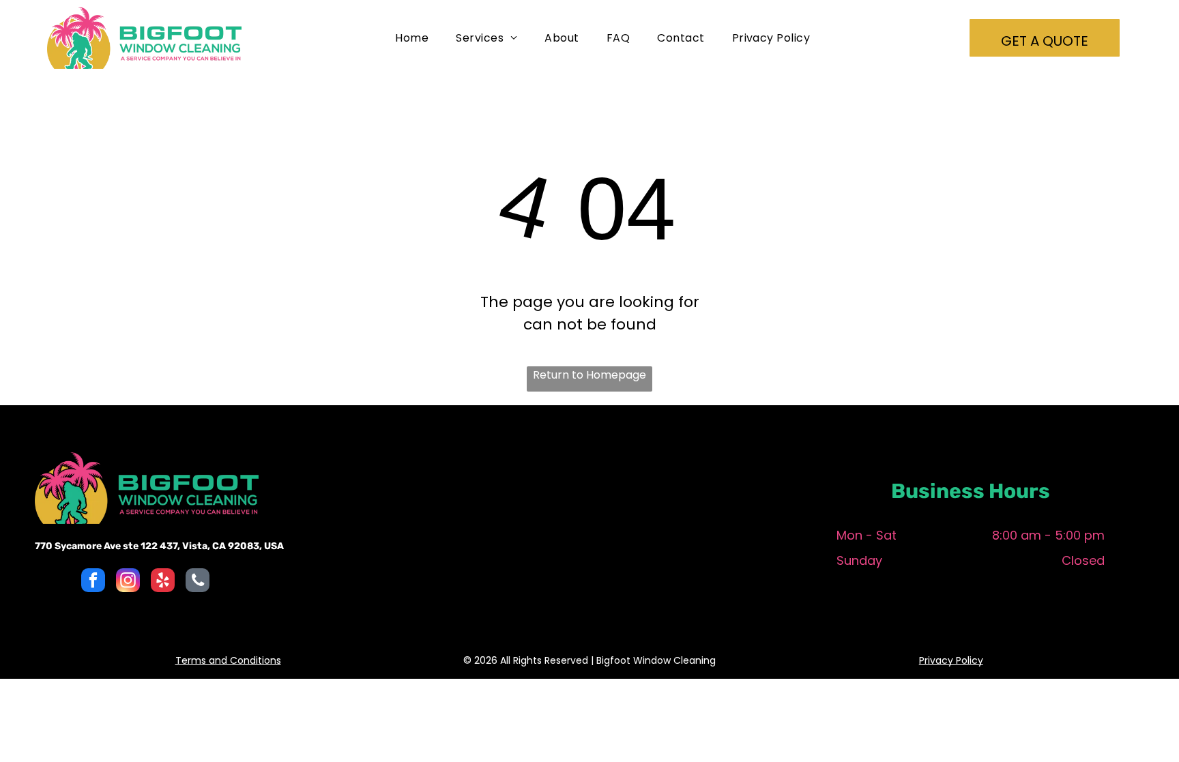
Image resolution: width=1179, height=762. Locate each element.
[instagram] (128, 582)
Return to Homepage (589, 375)
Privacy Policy (951, 660)
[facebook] (93, 582)
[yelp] (163, 582)
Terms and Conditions (228, 660)
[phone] (197, 582)
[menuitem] (411, 38)
